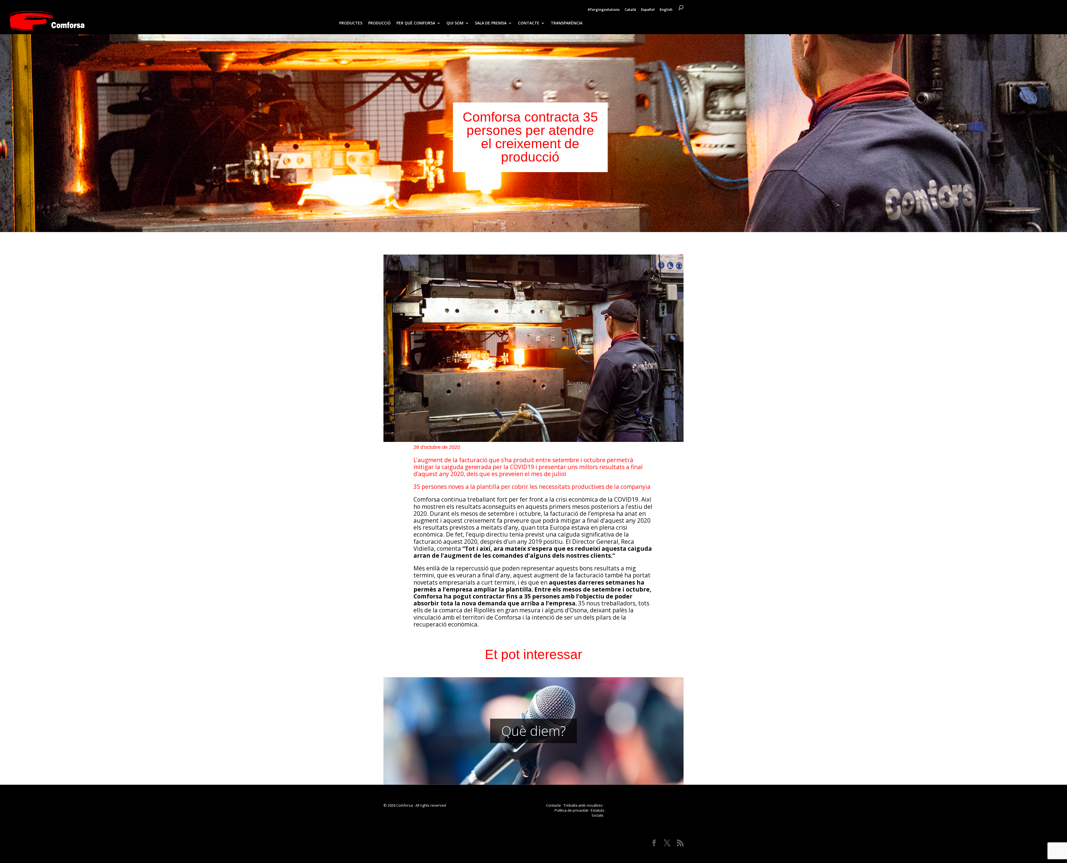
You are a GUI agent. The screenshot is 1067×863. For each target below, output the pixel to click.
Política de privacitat (571, 810)
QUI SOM (455, 23)
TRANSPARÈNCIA (566, 23)
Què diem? (533, 731)
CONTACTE (528, 23)
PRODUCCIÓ (379, 23)
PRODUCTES (350, 23)
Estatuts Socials (597, 813)
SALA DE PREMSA (491, 23)
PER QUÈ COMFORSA (416, 23)
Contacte (553, 805)
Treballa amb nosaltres (583, 805)
